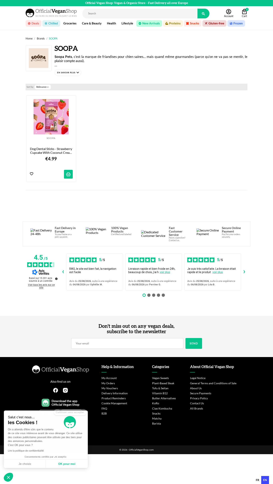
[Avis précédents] (63, 272)
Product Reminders (114, 398)
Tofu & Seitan (160, 388)
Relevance (42, 87)
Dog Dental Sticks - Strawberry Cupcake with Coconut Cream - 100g (51, 150)
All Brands (196, 408)
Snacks (156, 413)
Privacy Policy (199, 398)
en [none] (265, 480)
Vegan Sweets (160, 378)
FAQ (104, 408)
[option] (257, 480)
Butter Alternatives (164, 398)
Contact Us (197, 403)
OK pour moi (67, 463)
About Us (196, 388)
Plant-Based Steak (163, 383)
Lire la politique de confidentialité (26, 450)
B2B (104, 413)
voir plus (165, 272)
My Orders (108, 383)
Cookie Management (114, 403)
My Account (109, 378)
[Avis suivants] (244, 272)
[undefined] (56, 278)
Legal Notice (197, 378)
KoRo (155, 403)
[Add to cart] (68, 174)
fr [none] (257, 480)
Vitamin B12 (160, 393)
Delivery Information (115, 393)
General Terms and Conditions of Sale (213, 383)
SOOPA (51, 138)
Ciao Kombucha (162, 408)
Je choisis (25, 463)
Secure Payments (200, 393)
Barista (156, 423)
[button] (68, 72)
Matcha (156, 418)
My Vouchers (110, 388)
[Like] (32, 174)
